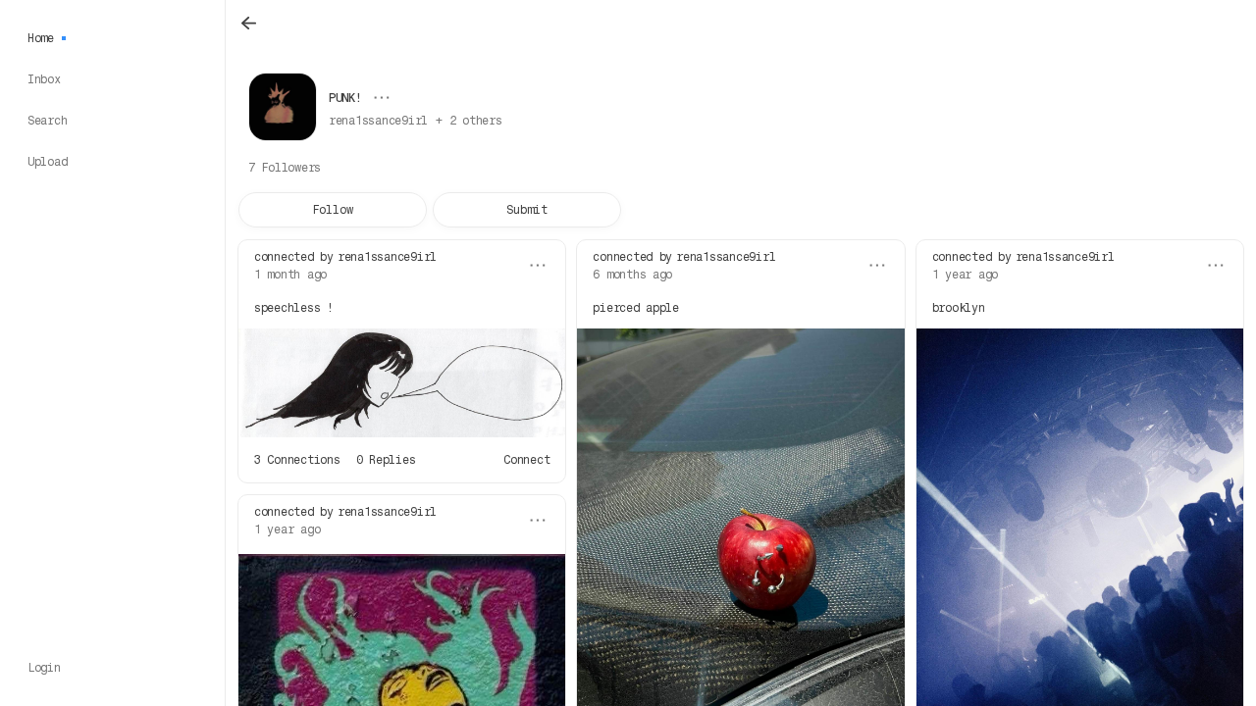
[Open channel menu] (381, 98)
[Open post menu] (538, 265)
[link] (415, 120)
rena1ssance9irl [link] (387, 257)
